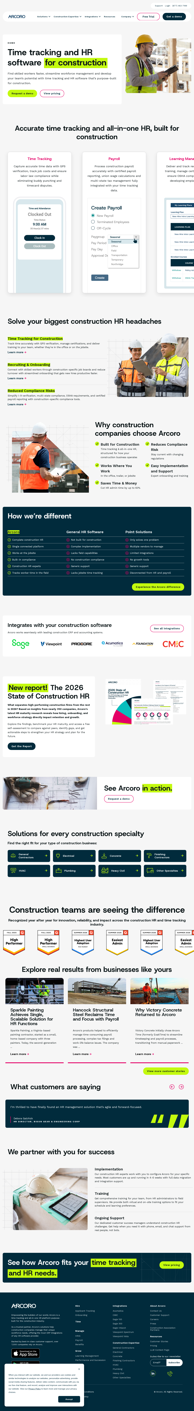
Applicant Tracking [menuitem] (85, 1311)
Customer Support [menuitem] (159, 1315)
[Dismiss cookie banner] (79, 1369)
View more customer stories (166, 1071)
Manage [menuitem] (79, 1331)
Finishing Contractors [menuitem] (124, 1361)
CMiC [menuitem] (115, 1315)
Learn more (16, 352)
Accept (69, 1399)
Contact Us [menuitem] (156, 1311)
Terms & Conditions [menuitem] (84, 1392)
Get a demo (174, 16)
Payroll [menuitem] (79, 1340)
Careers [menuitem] (154, 1319)
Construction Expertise (66, 16)
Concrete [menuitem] (117, 1356)
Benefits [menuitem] (79, 1344)
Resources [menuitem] (156, 1336)
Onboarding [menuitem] (81, 1315)
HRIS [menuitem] (77, 1336)
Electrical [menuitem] (118, 1352)
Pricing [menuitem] (153, 1346)
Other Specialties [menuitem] (122, 1378)
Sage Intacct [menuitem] (119, 1328)
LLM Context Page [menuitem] (159, 1350)
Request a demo (22, 93)
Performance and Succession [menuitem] (90, 1360)
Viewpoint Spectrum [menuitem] (123, 1332)
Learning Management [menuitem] (87, 1356)
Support (159, 6)
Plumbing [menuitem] (117, 1369)
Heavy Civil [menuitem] (118, 1373)
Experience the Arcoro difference (158, 586)
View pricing (52, 93)
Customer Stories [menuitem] (159, 1341)
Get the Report (22, 746)
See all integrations (167, 628)
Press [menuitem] (153, 1324)
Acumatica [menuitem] (118, 1311)
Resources (109, 16)
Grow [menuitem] (78, 1351)
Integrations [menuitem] (120, 1306)
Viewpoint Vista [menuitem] (121, 1336)
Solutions (42, 16)
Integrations (91, 16)
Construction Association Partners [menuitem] (162, 1329)
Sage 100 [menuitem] (117, 1319)
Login (167, 6)
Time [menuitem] (78, 1322)
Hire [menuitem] (77, 1306)
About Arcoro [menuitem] (157, 1306)
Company (126, 16)
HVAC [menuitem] (116, 1365)
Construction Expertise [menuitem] (126, 1343)
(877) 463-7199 (179, 6)
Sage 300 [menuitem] (117, 1324)
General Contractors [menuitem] (123, 1348)
